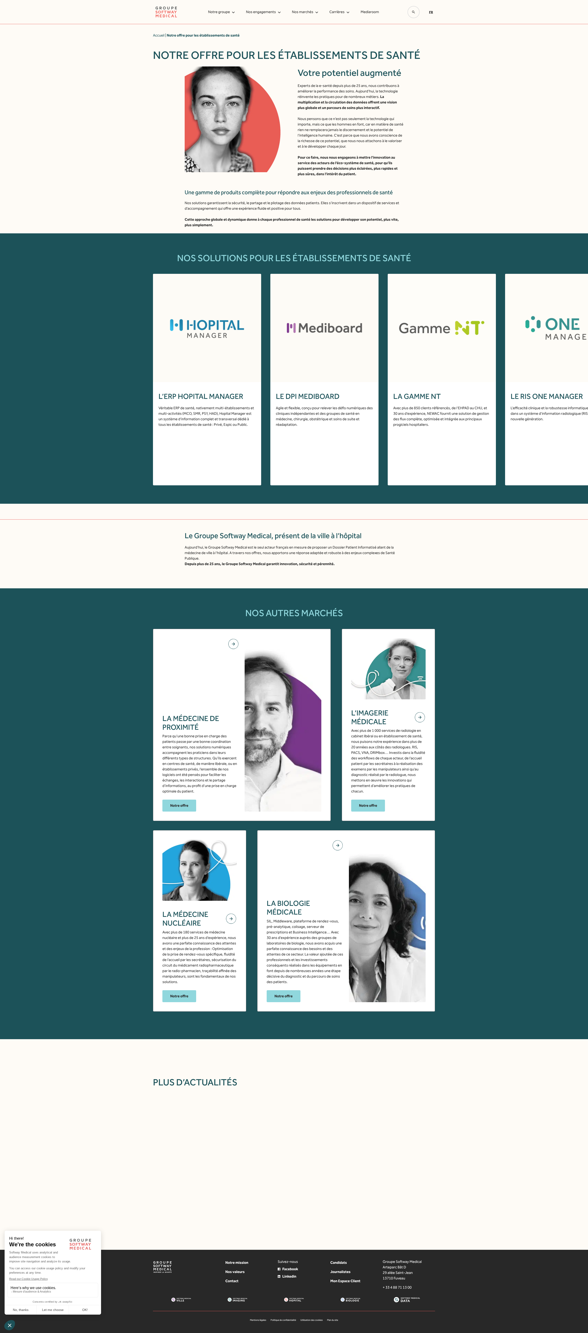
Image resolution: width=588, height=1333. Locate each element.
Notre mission (236, 1262)
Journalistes (340, 1272)
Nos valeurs (235, 1272)
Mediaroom (370, 12)
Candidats (338, 1262)
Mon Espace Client (345, 1281)
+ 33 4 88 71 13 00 (397, 1287)
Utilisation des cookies (311, 1320)
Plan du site (332, 1320)
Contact (231, 1281)
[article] (241, 1155)
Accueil (158, 35)
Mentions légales (258, 1320)
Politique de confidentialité (283, 1320)
